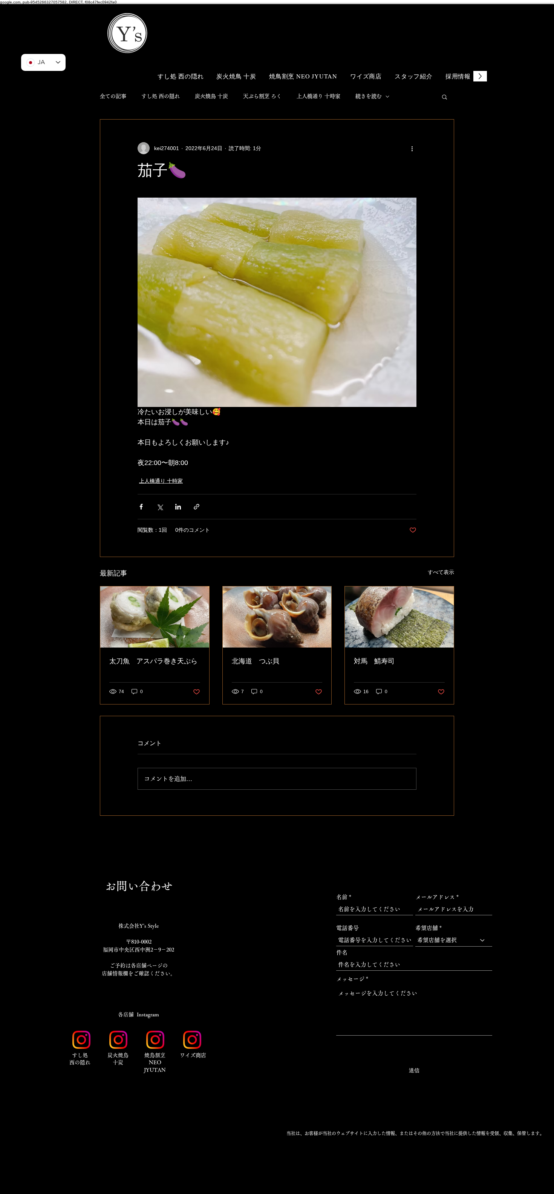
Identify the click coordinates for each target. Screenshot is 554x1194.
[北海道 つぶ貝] (277, 617)
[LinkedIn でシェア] (178, 506)
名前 (341, 897)
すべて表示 (441, 572)
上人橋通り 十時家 (318, 96)
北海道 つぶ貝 (255, 661)
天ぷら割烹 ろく (262, 96)
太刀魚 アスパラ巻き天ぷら (153, 661)
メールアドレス (435, 897)
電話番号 (347, 928)
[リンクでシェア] (196, 506)
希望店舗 (426, 928)
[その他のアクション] (411, 148)
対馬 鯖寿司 (374, 661)
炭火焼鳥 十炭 (211, 96)
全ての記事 (113, 96)
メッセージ (350, 979)
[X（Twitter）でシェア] (159, 506)
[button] (439, 22)
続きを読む (368, 96)
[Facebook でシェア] (141, 506)
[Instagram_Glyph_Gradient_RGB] (81, 1040)
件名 (341, 952)
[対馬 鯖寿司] (399, 617)
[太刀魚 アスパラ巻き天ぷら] (154, 617)
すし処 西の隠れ (160, 96)
